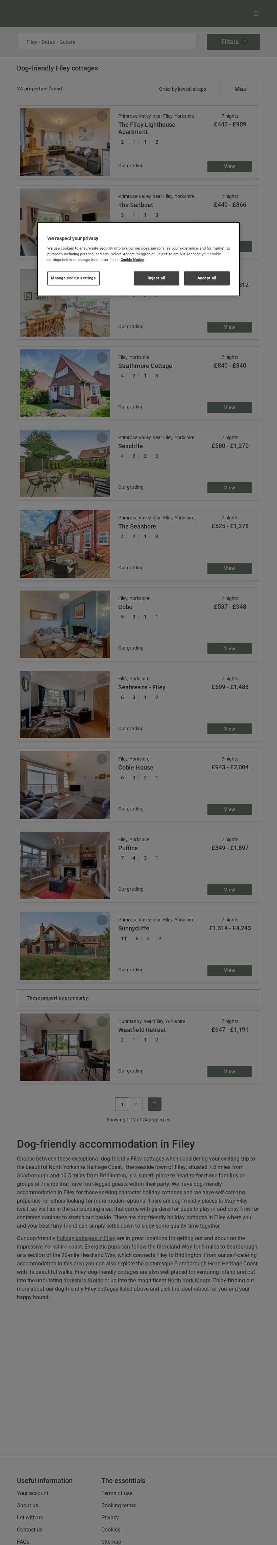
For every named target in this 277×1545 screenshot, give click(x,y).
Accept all (207, 278)
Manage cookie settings (73, 278)
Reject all (157, 278)
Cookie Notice (132, 259)
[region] (138, 259)
